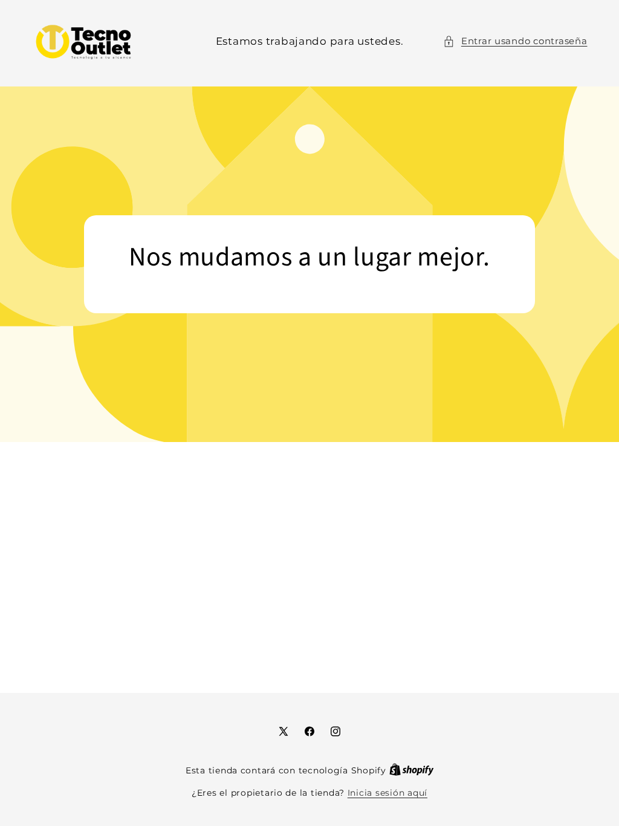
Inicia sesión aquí (387, 793)
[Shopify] (411, 770)
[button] (515, 42)
